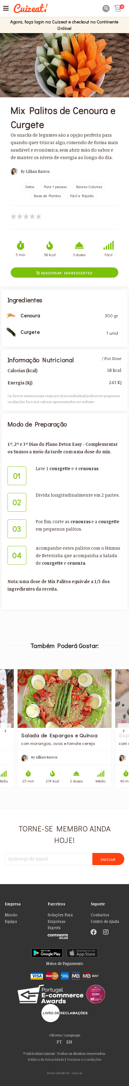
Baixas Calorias (89, 186)
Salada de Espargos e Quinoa (59, 735)
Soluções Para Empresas (60, 918)
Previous (5, 731)
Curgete (30, 332)
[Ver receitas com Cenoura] (11, 315)
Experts (54, 927)
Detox (29, 186)
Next (123, 731)
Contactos (100, 915)
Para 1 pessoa (55, 186)
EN (69, 1042)
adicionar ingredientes (64, 272)
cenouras (88, 468)
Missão (11, 915)
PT (59, 1042)
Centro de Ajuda (105, 921)
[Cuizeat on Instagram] (106, 933)
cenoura (76, 563)
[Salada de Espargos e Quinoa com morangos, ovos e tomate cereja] (64, 698)
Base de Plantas (47, 195)
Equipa (11, 921)
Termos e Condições (84, 1059)
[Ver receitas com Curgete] (11, 331)
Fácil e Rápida (82, 195)
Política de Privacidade (46, 1059)
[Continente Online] (64, 935)
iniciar (108, 859)
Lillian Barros (38, 171)
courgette (59, 468)
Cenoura (30, 315)
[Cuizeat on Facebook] (94, 933)
